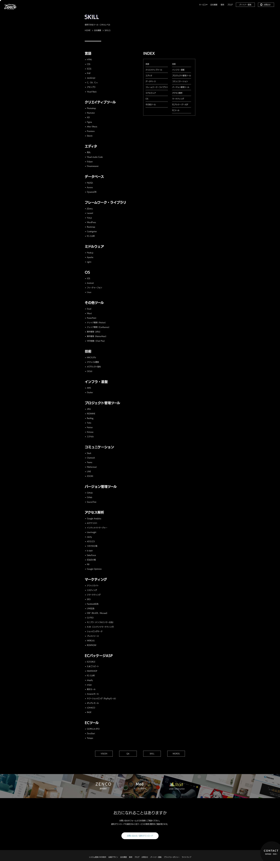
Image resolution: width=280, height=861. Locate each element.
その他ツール (151, 104)
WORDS (176, 754)
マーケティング (178, 99)
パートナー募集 (245, 5)
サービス (203, 5)
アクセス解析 (177, 93)
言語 (147, 64)
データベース (151, 81)
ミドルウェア (151, 93)
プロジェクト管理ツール (181, 75)
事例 (222, 5)
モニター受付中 (140, 788)
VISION (104, 754)
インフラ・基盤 (178, 70)
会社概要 (213, 5)
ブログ (230, 5)
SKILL (152, 754)
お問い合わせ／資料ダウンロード (140, 836)
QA (128, 754)
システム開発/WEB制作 (97, 857)
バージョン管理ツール (180, 87)
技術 (174, 64)
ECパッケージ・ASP (180, 104)
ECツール (175, 110)
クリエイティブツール (154, 70)
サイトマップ (186, 857)
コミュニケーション (180, 81)
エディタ (149, 75)
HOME (87, 30)
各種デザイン (113, 857)
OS (147, 99)
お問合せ (267, 5)
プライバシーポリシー (172, 857)
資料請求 (103, 788)
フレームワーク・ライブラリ (157, 87)
